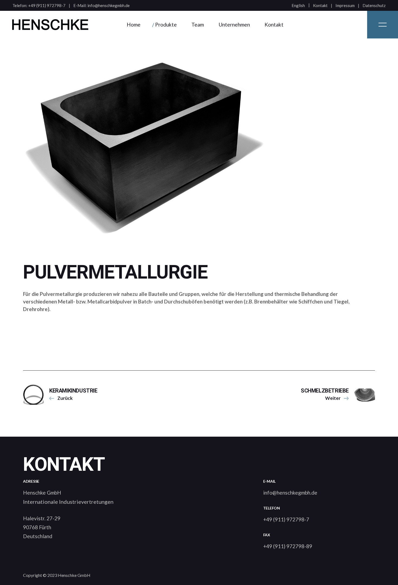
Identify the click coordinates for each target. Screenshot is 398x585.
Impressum (345, 5)
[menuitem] (298, 6)
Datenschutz (374, 5)
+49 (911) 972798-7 (47, 5)
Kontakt (320, 5)
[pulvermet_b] (199, 145)
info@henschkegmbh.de (108, 5)
